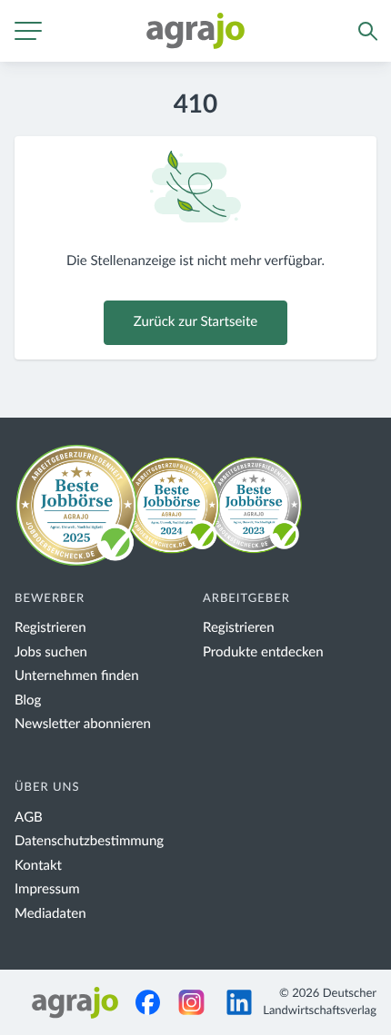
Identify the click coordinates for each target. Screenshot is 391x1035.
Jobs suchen (51, 652)
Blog (28, 700)
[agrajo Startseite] (195, 31)
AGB (29, 817)
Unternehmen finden (77, 676)
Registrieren (50, 628)
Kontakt (38, 865)
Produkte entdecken (263, 652)
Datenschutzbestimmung (89, 841)
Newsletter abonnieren (83, 724)
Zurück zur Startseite (195, 322)
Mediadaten (50, 914)
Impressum (47, 889)
